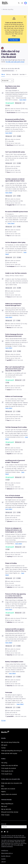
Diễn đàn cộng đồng (8, 9)
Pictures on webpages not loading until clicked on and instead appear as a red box (13, 530)
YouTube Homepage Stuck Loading (16, 427)
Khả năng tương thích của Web (15, 201)
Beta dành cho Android (8, 789)
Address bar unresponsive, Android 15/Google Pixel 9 (13, 304)
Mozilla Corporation (7, 837)
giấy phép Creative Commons (12, 845)
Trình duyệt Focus (6, 774)
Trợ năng (24, 323)
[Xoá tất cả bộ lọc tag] (16, 71)
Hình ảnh (24, 552)
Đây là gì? (4, 806)
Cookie (3, 859)
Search (19, 3)
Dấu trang (24, 108)
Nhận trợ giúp (5, 815)
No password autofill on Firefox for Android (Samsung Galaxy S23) (15, 120)
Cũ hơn (3, 720)
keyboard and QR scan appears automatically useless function (14, 630)
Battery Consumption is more (14, 661)
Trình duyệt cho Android (8, 768)
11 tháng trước (24, 112)
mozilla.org (4, 850)
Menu (22, 3)
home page (8, 692)
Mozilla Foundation (20, 837)
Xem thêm (22, 74)
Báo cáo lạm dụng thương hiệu (10, 742)
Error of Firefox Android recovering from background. (14, 496)
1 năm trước (21, 145)
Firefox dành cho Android (13, 108)
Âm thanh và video (11, 231)
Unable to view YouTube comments (16, 273)
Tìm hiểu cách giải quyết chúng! (14, 62)
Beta (2, 786)
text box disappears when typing (15, 242)
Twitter (3, 748)
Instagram (7, 831)
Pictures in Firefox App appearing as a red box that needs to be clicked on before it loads (15, 595)
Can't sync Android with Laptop (15, 152)
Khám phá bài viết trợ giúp (9, 753)
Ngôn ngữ (3, 824)
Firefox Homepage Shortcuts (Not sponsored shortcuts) (14, 335)
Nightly (3, 791)
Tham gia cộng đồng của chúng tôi (11, 750)
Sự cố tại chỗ (10, 293)
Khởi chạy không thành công (14, 356)
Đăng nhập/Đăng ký (7, 803)
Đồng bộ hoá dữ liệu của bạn (9, 812)
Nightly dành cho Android (9, 794)
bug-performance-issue (7, 70)
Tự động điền (10, 141)
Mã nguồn (4, 745)
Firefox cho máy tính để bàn (9, 765)
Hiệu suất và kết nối (12, 262)
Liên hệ (3, 861)
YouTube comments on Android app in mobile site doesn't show (14, 180)
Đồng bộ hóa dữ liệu (12, 168)
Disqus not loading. (11, 563)
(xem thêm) (22, 100)
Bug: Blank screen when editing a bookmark (12, 87)
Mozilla (5, 732)
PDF (23, 385)
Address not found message (14, 396)
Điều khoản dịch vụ (7, 853)
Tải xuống (4, 762)
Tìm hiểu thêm (14, 40)
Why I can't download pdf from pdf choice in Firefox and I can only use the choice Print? (14, 368)
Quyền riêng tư (5, 856)
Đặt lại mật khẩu (6, 809)
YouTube (4, 831)
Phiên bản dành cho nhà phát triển (11, 783)
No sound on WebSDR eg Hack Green (16, 211)
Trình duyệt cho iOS (7, 771)
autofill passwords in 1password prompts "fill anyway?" (15, 461)
